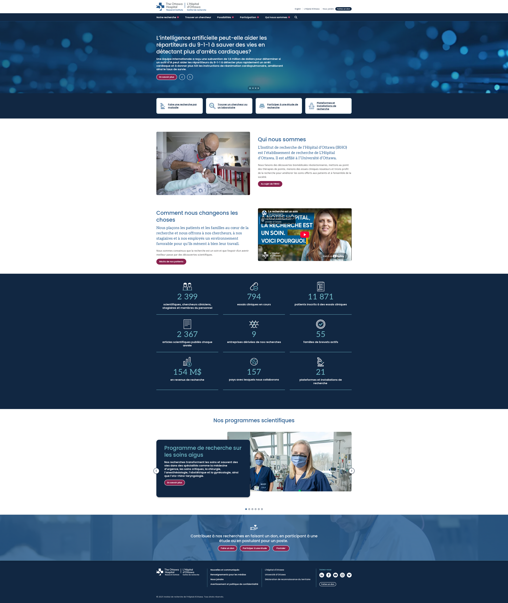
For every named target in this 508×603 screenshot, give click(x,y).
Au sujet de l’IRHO (270, 183)
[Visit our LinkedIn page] (321, 575)
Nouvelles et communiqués (224, 570)
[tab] (250, 88)
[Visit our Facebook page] (328, 575)
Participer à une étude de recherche (282, 106)
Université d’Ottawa (275, 574)
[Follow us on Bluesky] (349, 575)
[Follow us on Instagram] (342, 575)
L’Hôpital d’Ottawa (311, 9)
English (298, 9)
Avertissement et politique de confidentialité (234, 584)
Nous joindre (328, 9)
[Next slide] (352, 471)
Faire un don (227, 548)
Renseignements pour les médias (228, 574)
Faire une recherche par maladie (182, 106)
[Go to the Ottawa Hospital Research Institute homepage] (181, 7)
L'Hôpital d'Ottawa (274, 570)
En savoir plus (166, 77)
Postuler (280, 548)
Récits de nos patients (171, 261)
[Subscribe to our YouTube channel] (335, 575)
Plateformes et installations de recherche (326, 106)
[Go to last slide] (156, 471)
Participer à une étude (255, 548)
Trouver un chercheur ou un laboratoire (232, 106)
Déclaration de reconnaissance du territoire (287, 579)
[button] (167, 17)
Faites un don (343, 9)
